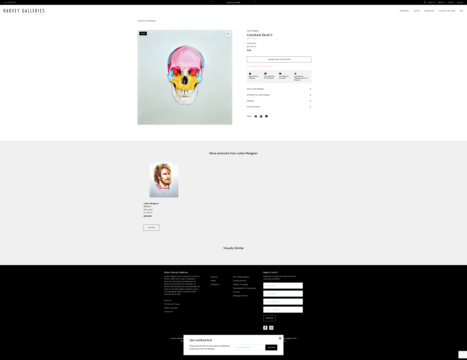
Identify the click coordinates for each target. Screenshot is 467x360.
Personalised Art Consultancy (244, 288)
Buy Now (151, 227)
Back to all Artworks (147, 21)
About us (431, 2)
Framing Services (239, 281)
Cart (461, 11)
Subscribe (269, 318)
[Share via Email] (255, 116)
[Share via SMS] (266, 116)
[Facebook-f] (265, 328)
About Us (167, 300)
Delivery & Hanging (240, 284)
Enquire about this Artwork (279, 59)
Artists (417, 11)
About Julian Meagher (255, 89)
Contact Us (168, 311)
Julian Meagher (253, 31)
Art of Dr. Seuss (447, 11)
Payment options (253, 107)
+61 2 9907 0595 (10, 2)
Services (441, 2)
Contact (451, 2)
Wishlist (460, 2)
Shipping (250, 101)
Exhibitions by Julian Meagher (258, 95)
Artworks (404, 11)
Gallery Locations (171, 308)
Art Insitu (236, 292)
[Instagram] (271, 328)
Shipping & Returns (240, 296)
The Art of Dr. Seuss (172, 304)
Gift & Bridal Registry (241, 277)
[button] (212, 1)
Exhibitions (430, 11)
